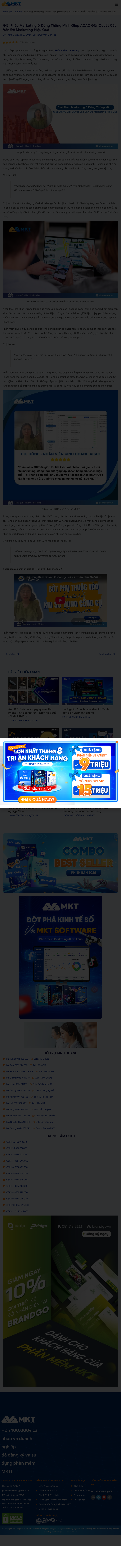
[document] (60, 773)
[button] (117, 742)
